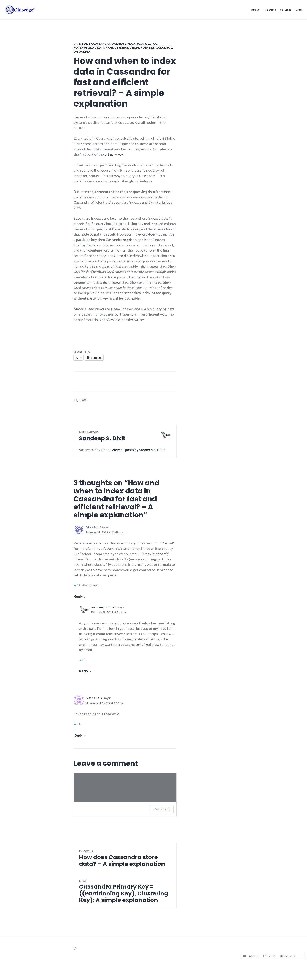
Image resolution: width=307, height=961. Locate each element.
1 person (93, 585)
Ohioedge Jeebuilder (119, 47)
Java (140, 43)
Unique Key (82, 51)
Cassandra (101, 43)
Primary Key (145, 47)
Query (160, 47)
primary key (113, 154)
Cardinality (83, 43)
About (255, 9)
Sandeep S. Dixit (104, 607)
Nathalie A (94, 698)
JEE (147, 43)
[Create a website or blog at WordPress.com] (75, 948)
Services (285, 9)
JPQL (153, 43)
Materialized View (88, 47)
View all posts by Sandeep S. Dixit (138, 449)
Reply (78, 596)
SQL (169, 47)
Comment (162, 809)
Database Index (123, 43)
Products (270, 9)
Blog (299, 9)
